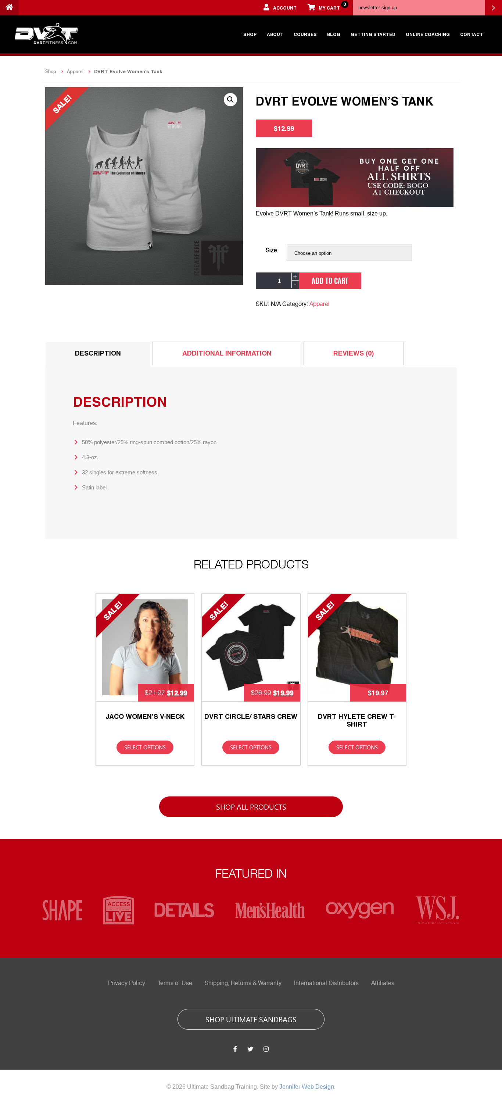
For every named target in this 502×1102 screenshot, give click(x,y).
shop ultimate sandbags (251, 1019)
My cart (332, 5)
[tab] (98, 354)
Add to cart (330, 280)
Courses (305, 34)
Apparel (75, 71)
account (285, 7)
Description (98, 353)
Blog (333, 34)
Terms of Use (175, 983)
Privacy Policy (126, 983)
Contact (471, 34)
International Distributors (326, 983)
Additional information (227, 353)
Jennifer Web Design (306, 1087)
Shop (250, 34)
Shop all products (251, 806)
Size (271, 250)
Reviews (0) (353, 353)
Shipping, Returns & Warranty (243, 983)
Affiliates (382, 983)
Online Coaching (428, 34)
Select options (145, 747)
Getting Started (373, 34)
